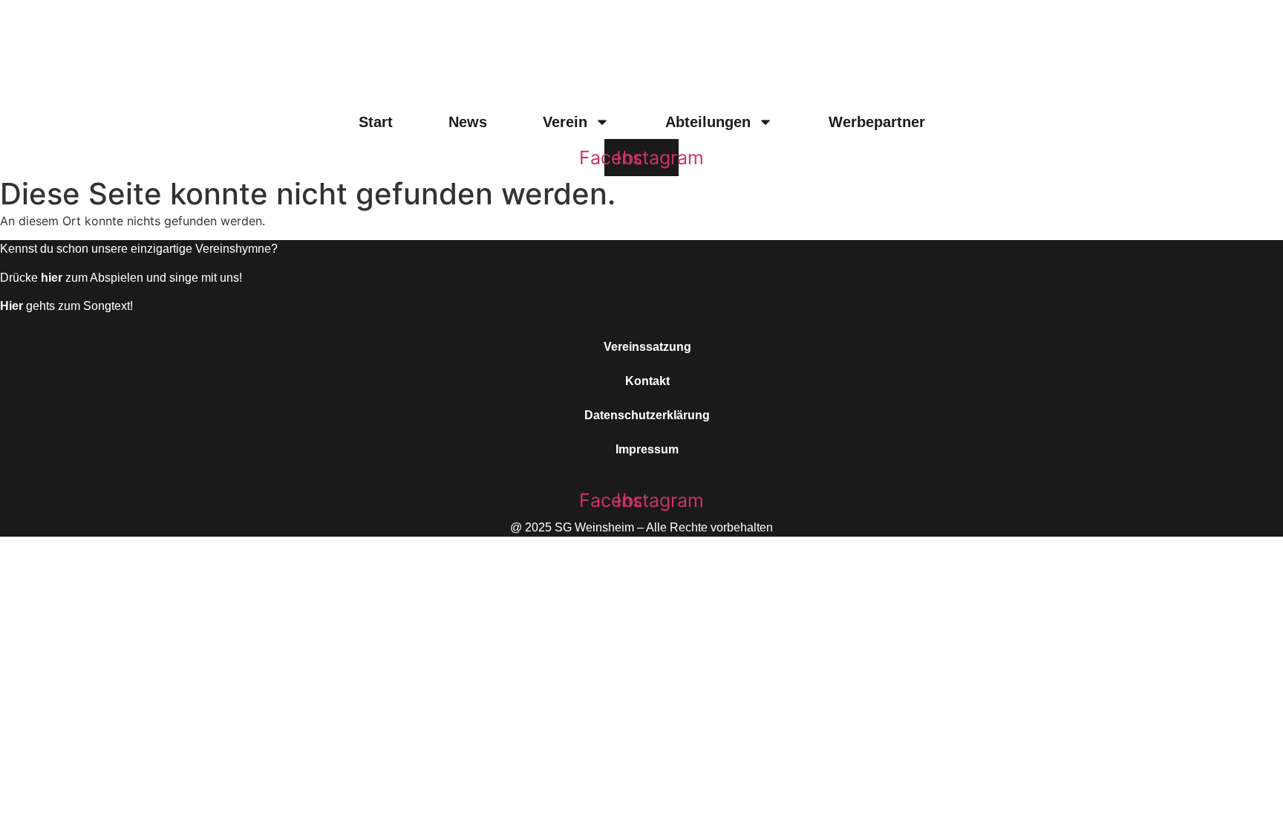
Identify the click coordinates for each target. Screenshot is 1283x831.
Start (376, 122)
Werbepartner (877, 122)
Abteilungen (708, 122)
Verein (565, 122)
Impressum (647, 449)
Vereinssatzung (647, 346)
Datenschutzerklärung (647, 415)
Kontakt (647, 381)
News (467, 122)
